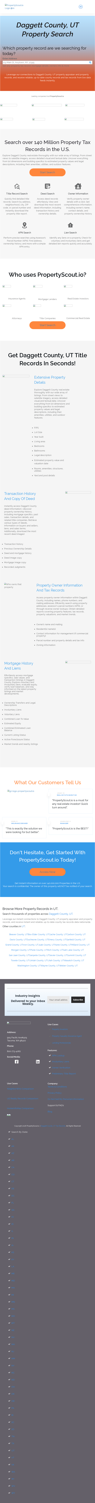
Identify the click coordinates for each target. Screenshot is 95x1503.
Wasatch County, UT (74, 960)
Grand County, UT (14, 945)
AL (12, 1139)
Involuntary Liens (60, 1061)
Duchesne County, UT (37, 939)
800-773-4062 (14, 1051)
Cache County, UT (58, 934)
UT (23, 926)
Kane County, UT (63, 945)
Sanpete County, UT (39, 955)
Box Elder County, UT (38, 934)
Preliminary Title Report (64, 1073)
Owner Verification (61, 1067)
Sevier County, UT (58, 955)
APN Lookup (58, 1055)
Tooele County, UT (20, 960)
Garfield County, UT (75, 939)
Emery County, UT (57, 939)
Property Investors (60, 1029)
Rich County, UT (55, 950)
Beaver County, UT (18, 934)
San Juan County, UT (19, 955)
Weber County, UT (68, 965)
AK (12, 1146)
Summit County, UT (76, 955)
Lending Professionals (61, 1043)
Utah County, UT (56, 960)
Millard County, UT (80, 945)
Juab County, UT (46, 945)
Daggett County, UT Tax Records (53, 1126)
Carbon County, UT (76, 934)
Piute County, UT (38, 950)
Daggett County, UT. (61, 913)
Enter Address (10, 58)
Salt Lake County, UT (73, 950)
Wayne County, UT (50, 965)
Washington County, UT (29, 965)
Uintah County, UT (38, 960)
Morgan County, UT (20, 950)
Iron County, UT (30, 945)
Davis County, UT (18, 939)
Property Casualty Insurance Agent (67, 1036)
